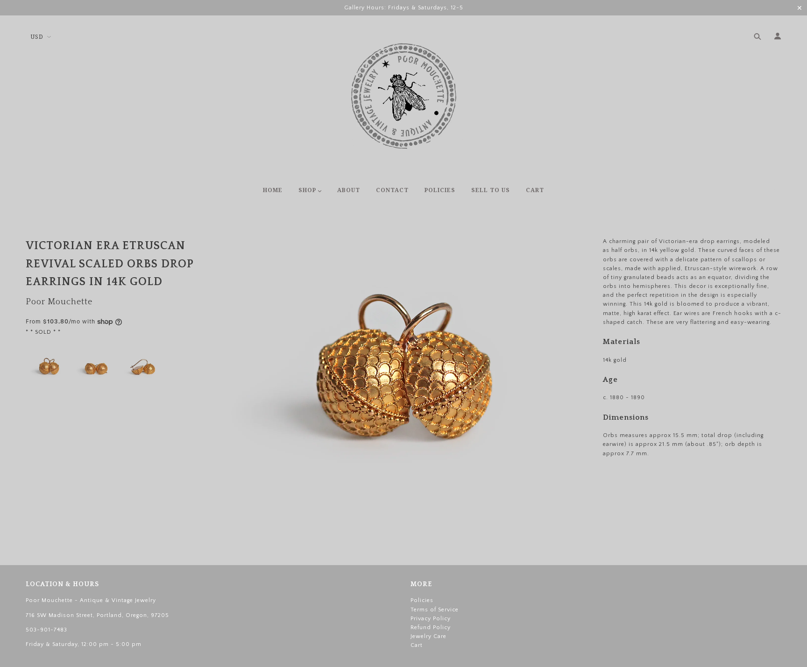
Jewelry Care (428, 636)
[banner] (403, 95)
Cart (772, 190)
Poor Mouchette (59, 302)
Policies (422, 600)
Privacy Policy (431, 619)
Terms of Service (435, 610)
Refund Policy (431, 627)
